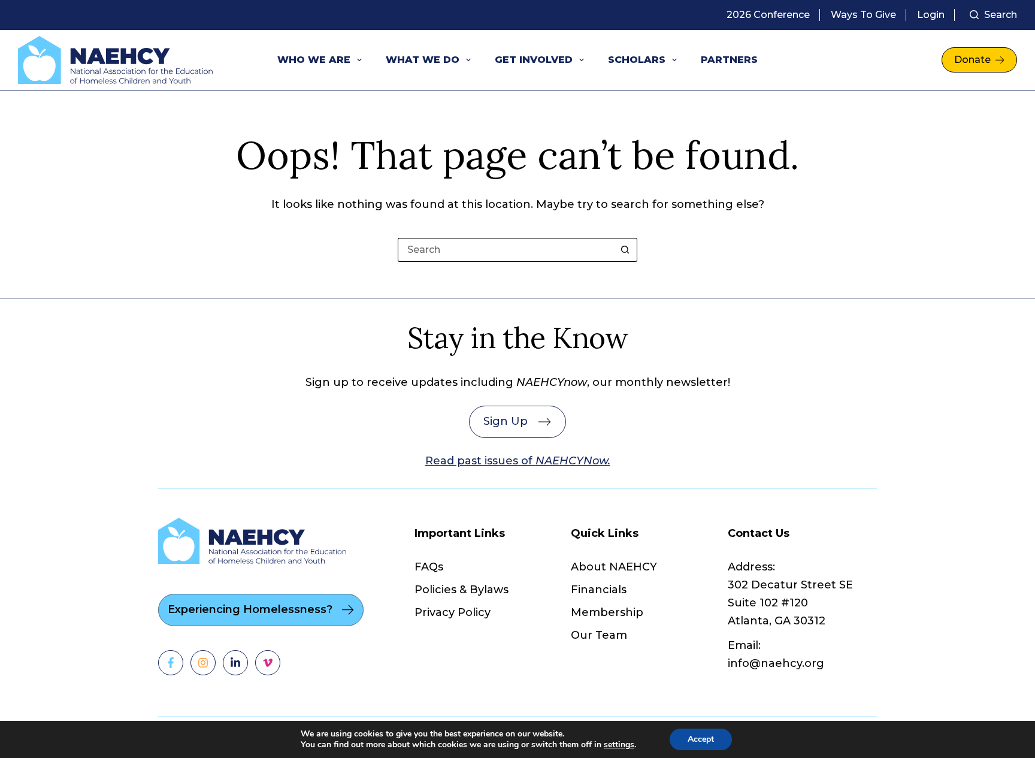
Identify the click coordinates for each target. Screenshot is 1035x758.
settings (619, 744)
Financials (599, 589)
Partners (729, 59)
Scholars (636, 59)
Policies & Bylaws (461, 589)
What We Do (422, 59)
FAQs (428, 566)
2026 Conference (768, 14)
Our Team (599, 635)
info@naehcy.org (776, 663)
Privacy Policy (452, 612)
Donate (972, 59)
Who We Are (313, 59)
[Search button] (625, 250)
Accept (701, 739)
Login (931, 14)
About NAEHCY (614, 566)
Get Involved (534, 59)
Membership (607, 612)
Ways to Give (863, 14)
